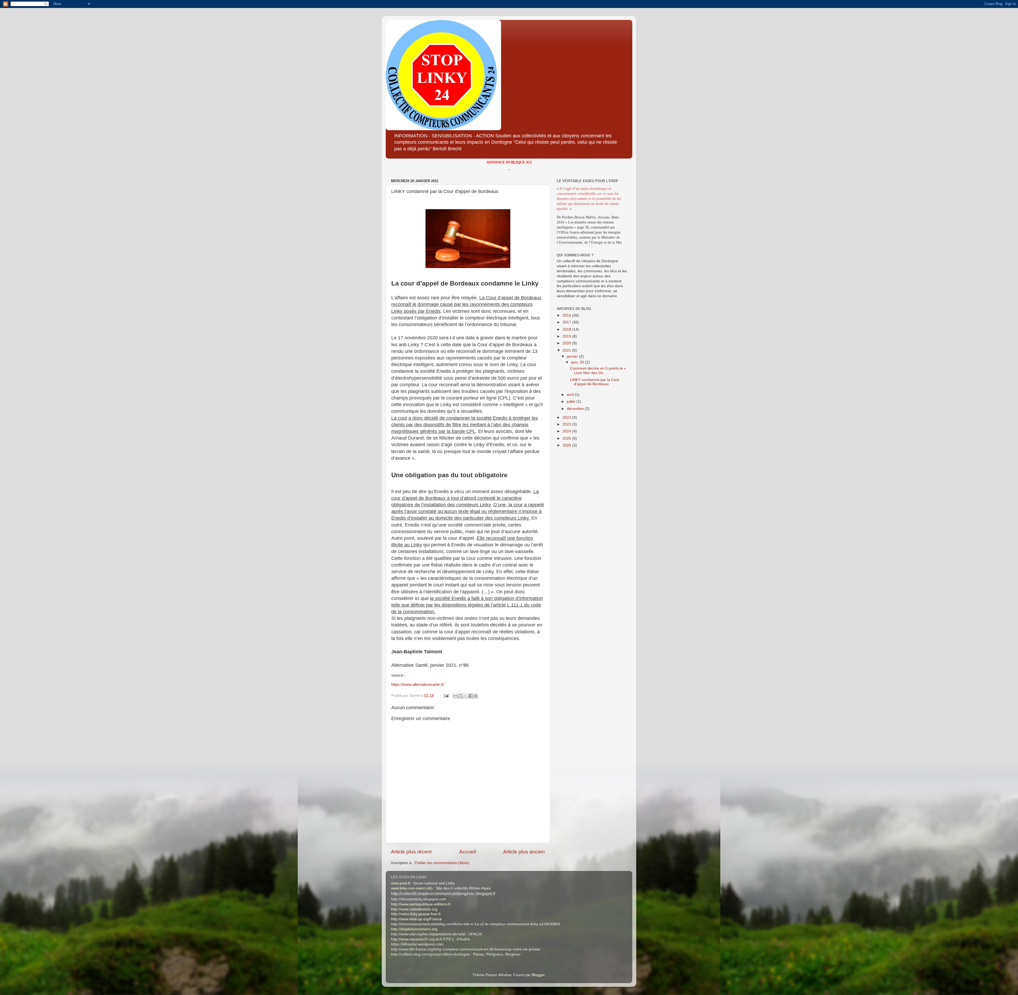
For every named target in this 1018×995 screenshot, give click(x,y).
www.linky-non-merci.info (412, 888)
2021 (567, 350)
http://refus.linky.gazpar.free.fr (416, 914)
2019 (567, 336)
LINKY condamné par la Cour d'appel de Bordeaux (594, 382)
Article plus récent (411, 851)
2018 (567, 329)
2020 (567, 343)
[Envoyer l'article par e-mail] (446, 696)
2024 (567, 431)
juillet (571, 402)
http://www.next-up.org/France (416, 919)
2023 (567, 424)
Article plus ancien (524, 851)
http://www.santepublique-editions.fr (421, 904)
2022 (567, 417)
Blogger (538, 975)
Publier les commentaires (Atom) (442, 863)
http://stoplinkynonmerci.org (414, 929)
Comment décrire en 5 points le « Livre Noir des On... (598, 370)
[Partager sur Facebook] (470, 696)
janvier (573, 356)
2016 (567, 315)
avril (571, 395)
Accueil (467, 851)
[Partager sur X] (465, 696)
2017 (567, 322)
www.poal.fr (400, 883)
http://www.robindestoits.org (414, 909)
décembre (576, 409)
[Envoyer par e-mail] (455, 696)
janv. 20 (578, 362)
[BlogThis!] (460, 696)
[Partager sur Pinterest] (475, 696)
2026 (567, 445)
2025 (567, 438)
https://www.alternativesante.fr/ (417, 684)
